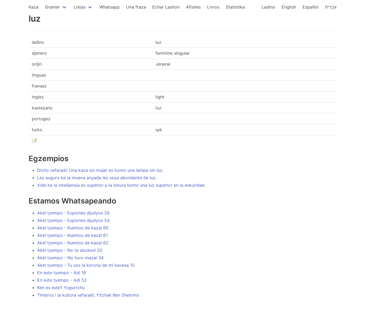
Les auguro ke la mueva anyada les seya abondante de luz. (97, 177)
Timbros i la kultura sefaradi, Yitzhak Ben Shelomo (88, 295)
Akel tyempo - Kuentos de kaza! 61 (72, 235)
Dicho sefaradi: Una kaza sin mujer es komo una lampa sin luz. (100, 170)
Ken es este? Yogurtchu (61, 287)
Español (310, 7)
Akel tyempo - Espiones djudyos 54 (73, 220)
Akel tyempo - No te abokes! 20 (69, 250)
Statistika (235, 7)
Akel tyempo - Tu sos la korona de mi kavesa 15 (86, 265)
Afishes (193, 7)
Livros (213, 7)
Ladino (268, 7)
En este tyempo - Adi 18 (61, 272)
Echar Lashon (166, 7)
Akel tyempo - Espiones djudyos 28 (73, 213)
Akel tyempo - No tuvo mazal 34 (70, 257)
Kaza (33, 7)
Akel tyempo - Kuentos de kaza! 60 (72, 227)
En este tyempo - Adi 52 (62, 280)
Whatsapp (109, 7)
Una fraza (136, 7)
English (289, 7)
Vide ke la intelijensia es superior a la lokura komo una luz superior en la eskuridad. (121, 185)
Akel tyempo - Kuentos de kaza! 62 (72, 242)
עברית (330, 7)
